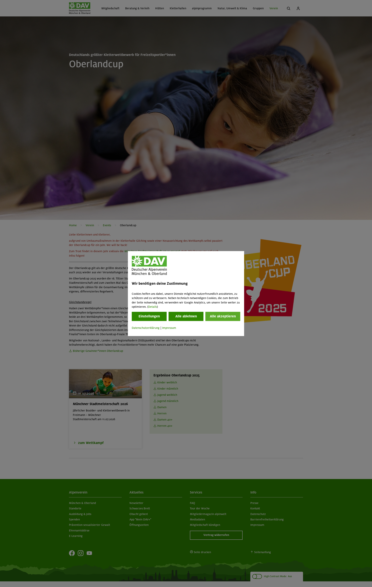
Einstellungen (149, 316)
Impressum (169, 328)
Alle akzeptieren (223, 316)
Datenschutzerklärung (145, 328)
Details (152, 306)
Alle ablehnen (186, 316)
